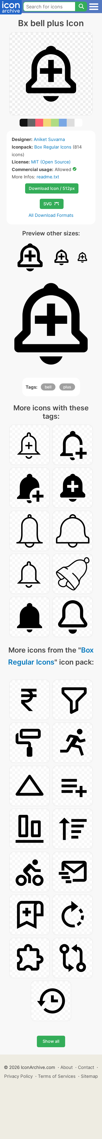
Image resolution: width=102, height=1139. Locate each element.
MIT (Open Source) (51, 162)
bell (48, 386)
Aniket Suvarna (49, 139)
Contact (86, 1067)
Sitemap (89, 1076)
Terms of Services (57, 1076)
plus (67, 386)
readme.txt (48, 176)
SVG (47, 203)
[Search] (81, 7)
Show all (51, 1041)
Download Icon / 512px (52, 188)
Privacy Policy (18, 1076)
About (66, 1067)
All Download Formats (51, 215)
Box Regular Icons (52, 147)
